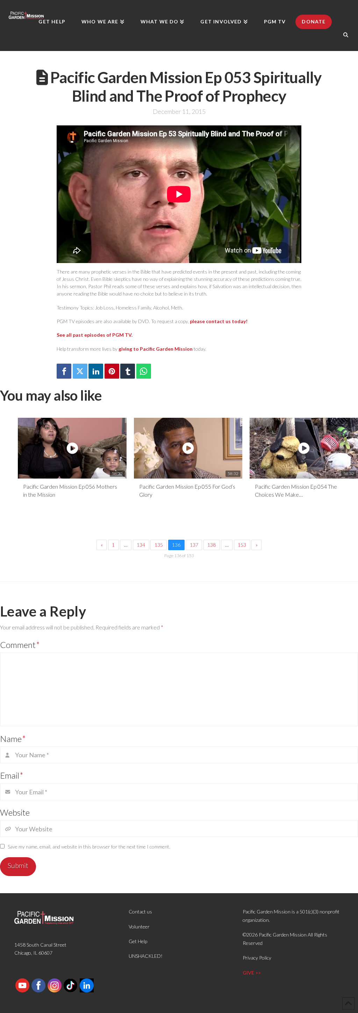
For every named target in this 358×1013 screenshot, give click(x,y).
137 (194, 545)
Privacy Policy (257, 958)
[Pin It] (112, 371)
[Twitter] (80, 371)
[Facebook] (64, 371)
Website (15, 812)
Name (13, 739)
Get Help (138, 941)
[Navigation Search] (346, 35)
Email (11, 775)
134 (141, 545)
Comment (20, 645)
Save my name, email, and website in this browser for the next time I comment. (89, 847)
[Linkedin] (95, 371)
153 (242, 545)
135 (159, 545)
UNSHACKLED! (146, 956)
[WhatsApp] (143, 371)
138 (211, 545)
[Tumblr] (127, 371)
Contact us (140, 911)
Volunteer (139, 927)
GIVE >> (252, 973)
